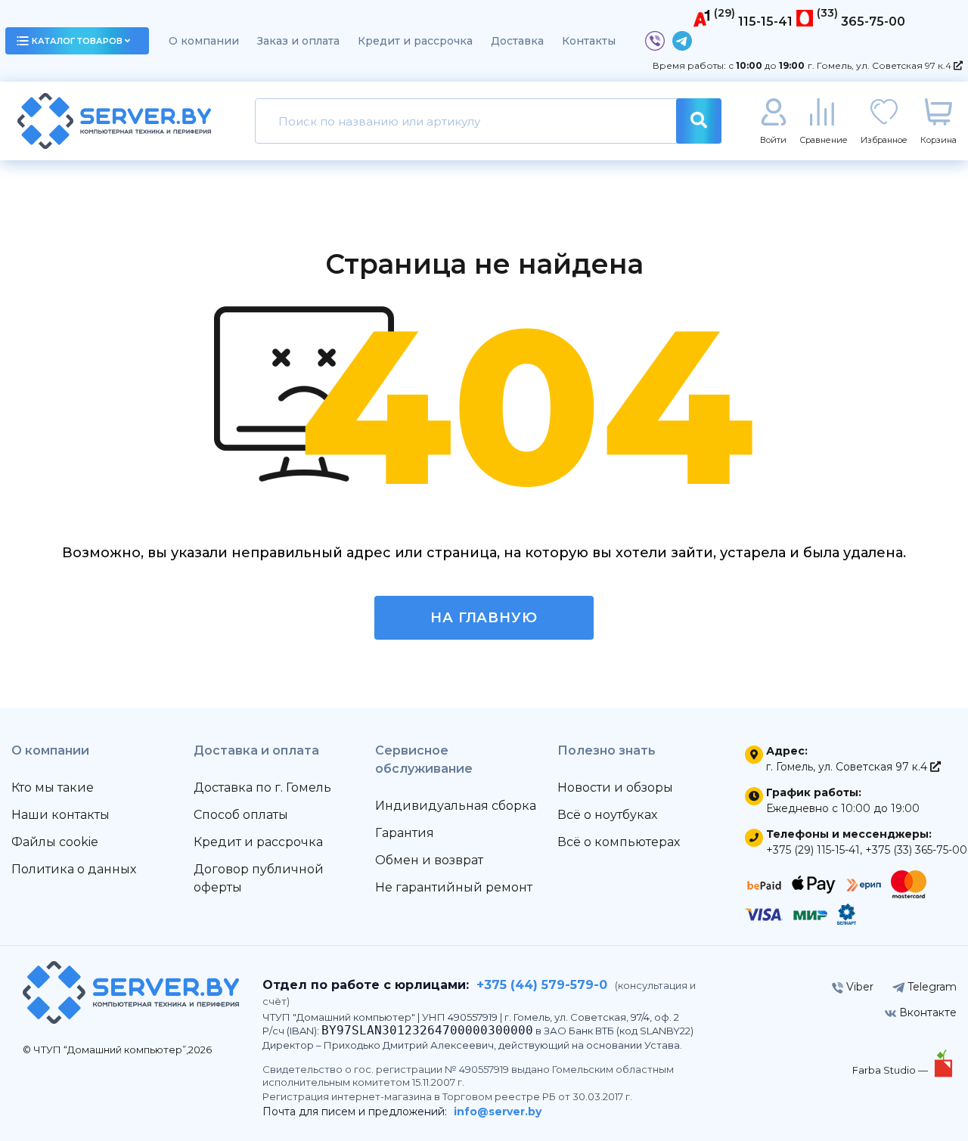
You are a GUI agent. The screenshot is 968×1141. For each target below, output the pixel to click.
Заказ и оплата (298, 41)
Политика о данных (73, 869)
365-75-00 (873, 21)
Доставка (517, 41)
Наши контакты (60, 815)
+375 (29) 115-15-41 (813, 850)
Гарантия (404, 833)
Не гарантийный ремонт (453, 887)
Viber (858, 987)
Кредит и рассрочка (415, 41)
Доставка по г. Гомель (262, 787)
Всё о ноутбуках (607, 815)
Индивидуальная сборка (455, 805)
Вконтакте (926, 1012)
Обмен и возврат (429, 860)
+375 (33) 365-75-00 (916, 850)
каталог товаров (77, 41)
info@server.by (497, 1111)
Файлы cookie (54, 842)
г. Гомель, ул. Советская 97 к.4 (881, 65)
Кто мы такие (52, 787)
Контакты (589, 41)
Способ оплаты (241, 815)
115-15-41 (765, 21)
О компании (204, 41)
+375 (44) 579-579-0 (541, 985)
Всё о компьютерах (618, 842)
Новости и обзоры (615, 787)
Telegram (930, 987)
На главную (484, 617)
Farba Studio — (891, 1070)
